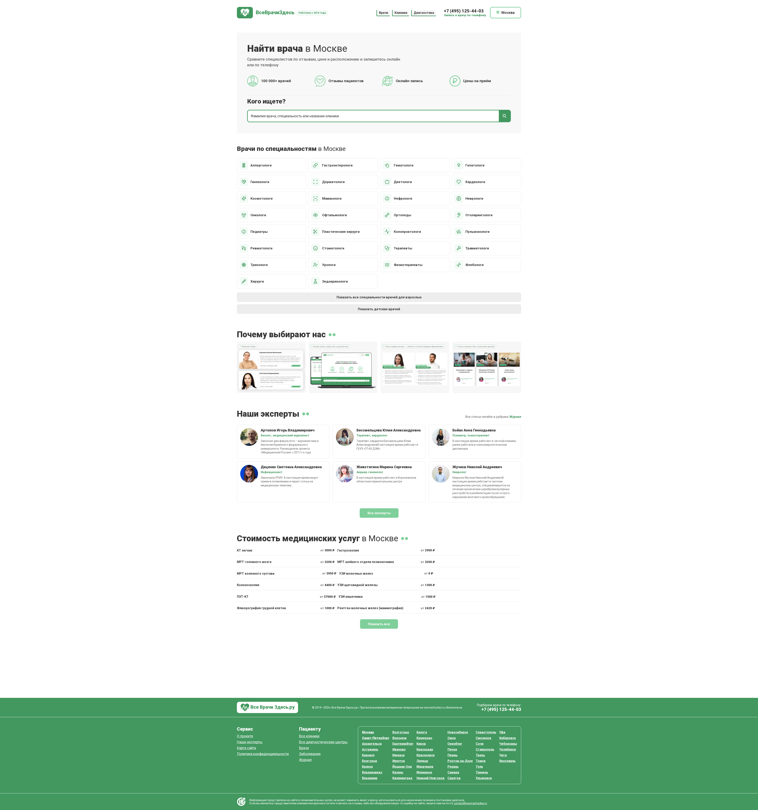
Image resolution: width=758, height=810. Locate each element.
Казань (397, 772)
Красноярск (426, 755)
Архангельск (372, 744)
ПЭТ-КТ (243, 597)
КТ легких (244, 550)
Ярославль (507, 761)
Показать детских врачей (379, 309)
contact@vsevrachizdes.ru (470, 803)
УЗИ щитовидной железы (357, 585)
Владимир (369, 778)
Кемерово (424, 738)
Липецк (422, 761)
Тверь (480, 755)
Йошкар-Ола (402, 767)
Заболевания (310, 754)
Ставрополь (485, 749)
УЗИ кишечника (351, 597)
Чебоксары (508, 744)
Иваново (399, 749)
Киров (421, 744)
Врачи (383, 13)
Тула (479, 767)
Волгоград (400, 732)
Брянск (367, 767)
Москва (368, 732)
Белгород (369, 761)
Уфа (502, 732)
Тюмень (482, 772)
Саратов (454, 778)
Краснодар (425, 749)
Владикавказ (372, 772)
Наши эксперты (250, 742)
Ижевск (398, 755)
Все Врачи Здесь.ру (272, 707)
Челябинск (507, 749)
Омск (451, 738)
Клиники (401, 13)
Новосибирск (457, 732)
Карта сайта (246, 748)
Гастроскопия (348, 550)
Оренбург (454, 744)
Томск (481, 761)
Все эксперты (379, 513)
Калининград (402, 778)
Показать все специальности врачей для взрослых (379, 297)
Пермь (452, 755)
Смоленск (483, 738)
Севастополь (486, 732)
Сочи (479, 744)
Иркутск (398, 761)
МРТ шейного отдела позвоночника (365, 562)
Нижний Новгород (431, 778)
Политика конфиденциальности (263, 754)
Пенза (452, 749)
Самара (453, 772)
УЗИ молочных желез (356, 573)
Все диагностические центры (323, 742)
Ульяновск (484, 778)
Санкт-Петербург (375, 738)
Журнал (515, 417)
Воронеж (399, 738)
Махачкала (425, 767)
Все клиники (309, 736)
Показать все (379, 624)
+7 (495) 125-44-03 (464, 10)
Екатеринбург (403, 744)
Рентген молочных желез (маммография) (370, 608)
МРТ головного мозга (254, 562)
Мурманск (424, 772)
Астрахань (370, 749)
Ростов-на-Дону (460, 761)
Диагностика (424, 13)
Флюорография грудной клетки (261, 608)
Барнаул (368, 755)
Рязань (453, 767)
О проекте (245, 736)
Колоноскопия (248, 585)
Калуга (422, 732)
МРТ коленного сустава (255, 573)
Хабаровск (507, 738)
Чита (503, 755)
